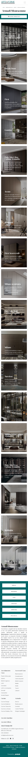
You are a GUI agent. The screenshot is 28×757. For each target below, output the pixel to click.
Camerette (4, 693)
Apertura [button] (14, 609)
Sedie (16, 686)
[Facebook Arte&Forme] (10, 738)
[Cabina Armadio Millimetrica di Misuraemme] (14, 437)
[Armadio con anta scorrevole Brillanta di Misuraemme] (14, 529)
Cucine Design (5, 701)
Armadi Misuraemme (21, 7)
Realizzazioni (19, 704)
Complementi (19, 676)
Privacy (12, 747)
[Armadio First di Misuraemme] (14, 98)
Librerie (17, 690)
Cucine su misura (5, 709)
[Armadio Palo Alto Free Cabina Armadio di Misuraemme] (14, 468)
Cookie (17, 747)
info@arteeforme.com (7, 735)
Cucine (3, 698)
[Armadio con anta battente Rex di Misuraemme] (14, 499)
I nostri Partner (19, 709)
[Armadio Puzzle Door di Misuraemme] (14, 68)
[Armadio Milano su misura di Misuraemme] (14, 283)
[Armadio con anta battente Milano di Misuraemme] (14, 345)
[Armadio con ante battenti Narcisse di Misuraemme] (14, 375)
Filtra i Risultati (14, 16)
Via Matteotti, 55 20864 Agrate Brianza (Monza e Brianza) (12, 729)
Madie (17, 683)
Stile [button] (14, 597)
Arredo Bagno (5, 695)
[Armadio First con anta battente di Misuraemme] (14, 560)
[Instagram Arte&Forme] (13, 738)
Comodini (3, 685)
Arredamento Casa (9, 7)
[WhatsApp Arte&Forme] (8, 738)
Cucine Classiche (6, 706)
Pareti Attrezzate (6, 676)
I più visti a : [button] (14, 615)
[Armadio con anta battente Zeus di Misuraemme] (14, 406)
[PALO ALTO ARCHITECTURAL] (14, 37)
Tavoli (17, 688)
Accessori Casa (20, 671)
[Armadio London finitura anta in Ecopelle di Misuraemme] (14, 129)
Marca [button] (14, 585)
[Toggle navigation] (25, 2)
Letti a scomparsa (6, 688)
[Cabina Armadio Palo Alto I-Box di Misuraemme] (14, 160)
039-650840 (5, 733)
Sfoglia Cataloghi (20, 711)
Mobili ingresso (5, 681)
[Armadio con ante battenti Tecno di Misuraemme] (14, 191)
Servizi (17, 701)
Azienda (18, 698)
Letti (2, 683)
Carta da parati (19, 678)
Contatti (17, 706)
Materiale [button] (14, 591)
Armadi (15, 7)
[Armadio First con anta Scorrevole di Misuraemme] (14, 252)
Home (4, 7)
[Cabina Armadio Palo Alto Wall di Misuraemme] (14, 314)
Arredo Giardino (6, 718)
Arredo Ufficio (6, 722)
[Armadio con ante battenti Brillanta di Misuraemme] (14, 222)
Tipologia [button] (14, 603)
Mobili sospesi (19, 681)
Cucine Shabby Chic (7, 711)
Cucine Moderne (5, 704)
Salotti (3, 678)
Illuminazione (19, 674)
